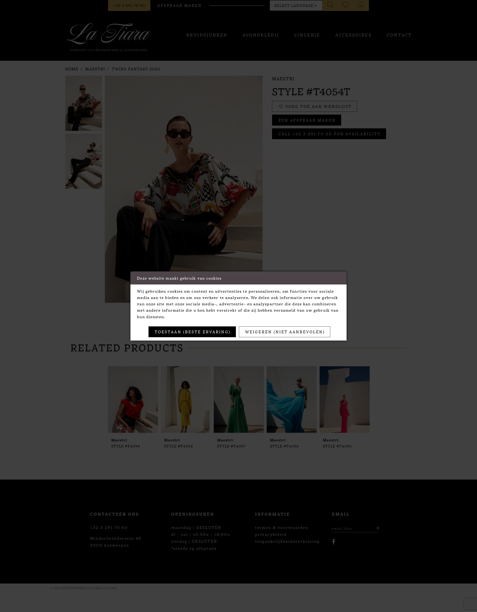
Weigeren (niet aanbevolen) (285, 331)
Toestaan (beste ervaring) (192, 331)
